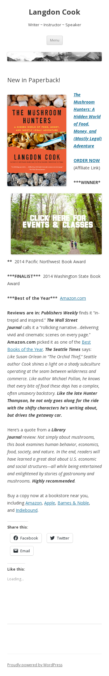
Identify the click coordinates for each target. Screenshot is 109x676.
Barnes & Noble (73, 503)
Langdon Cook (54, 12)
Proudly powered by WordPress (34, 664)
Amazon (33, 503)
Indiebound (27, 510)
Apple (49, 503)
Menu (54, 40)
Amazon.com (73, 298)
